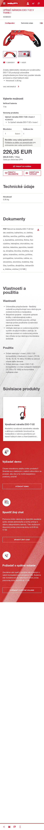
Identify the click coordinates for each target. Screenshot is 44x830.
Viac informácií (9, 86)
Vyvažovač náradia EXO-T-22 (20, 424)
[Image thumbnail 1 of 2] (9, 54)
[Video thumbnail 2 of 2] (24, 54)
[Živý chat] (14, 827)
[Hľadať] (38, 3)
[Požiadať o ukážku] (9, 827)
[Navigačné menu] (4, 3)
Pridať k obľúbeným (13, 173)
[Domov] (12, 3)
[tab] (9, 23)
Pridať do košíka (23, 166)
